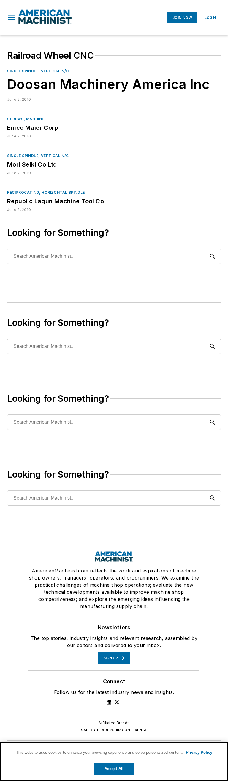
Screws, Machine (25, 119)
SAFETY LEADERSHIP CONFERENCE (114, 730)
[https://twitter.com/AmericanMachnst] (117, 702)
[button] (11, 17)
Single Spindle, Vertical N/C (38, 71)
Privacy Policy (199, 752)
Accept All (114, 768)
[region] (114, 761)
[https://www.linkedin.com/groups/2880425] (109, 702)
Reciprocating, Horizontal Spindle (46, 192)
